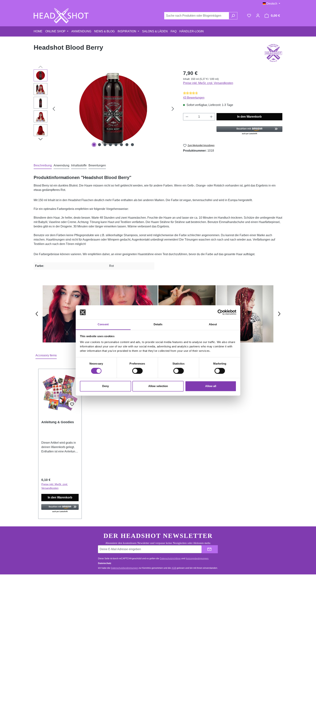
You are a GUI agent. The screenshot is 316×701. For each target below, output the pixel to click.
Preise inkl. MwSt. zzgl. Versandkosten (208, 83)
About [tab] (213, 324)
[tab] (43, 165)
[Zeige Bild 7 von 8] (126, 144)
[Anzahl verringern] (187, 116)
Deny (105, 386)
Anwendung (173, 592)
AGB (174, 568)
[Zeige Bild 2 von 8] (99, 144)
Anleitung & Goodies (57, 422)
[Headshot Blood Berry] (113, 108)
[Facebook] (250, 593)
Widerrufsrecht (110, 613)
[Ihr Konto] (257, 15)
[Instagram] (250, 606)
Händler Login (174, 599)
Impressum (173, 627)
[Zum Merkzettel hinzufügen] (72, 404)
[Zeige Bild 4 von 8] (110, 144)
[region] (104, 108)
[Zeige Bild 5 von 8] (115, 144)
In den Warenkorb (249, 116)
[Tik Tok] (250, 618)
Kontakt (106, 592)
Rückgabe (108, 606)
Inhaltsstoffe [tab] (79, 165)
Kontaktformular (54, 609)
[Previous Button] (37, 313)
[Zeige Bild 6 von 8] (121, 144)
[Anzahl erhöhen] (211, 116)
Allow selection (158, 386)
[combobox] (196, 15)
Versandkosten (148, 687)
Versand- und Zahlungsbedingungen (123, 599)
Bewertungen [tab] (97, 165)
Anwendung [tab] (61, 165)
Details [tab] (158, 324)
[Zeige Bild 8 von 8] (132, 144)
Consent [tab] (103, 324)
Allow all (210, 386)
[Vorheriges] (54, 109)
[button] (249, 130)
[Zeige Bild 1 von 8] (94, 144)
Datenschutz (173, 620)
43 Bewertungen (193, 97)
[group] (71, 313)
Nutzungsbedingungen (197, 558)
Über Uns (171, 613)
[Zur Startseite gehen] (61, 15)
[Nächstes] (173, 109)
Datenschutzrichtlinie (170, 558)
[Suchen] (233, 15)
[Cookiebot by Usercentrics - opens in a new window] (220, 312)
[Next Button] (279, 313)
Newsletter (172, 606)
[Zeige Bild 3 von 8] (105, 144)
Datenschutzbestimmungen (124, 568)
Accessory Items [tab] (46, 355)
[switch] (137, 371)
